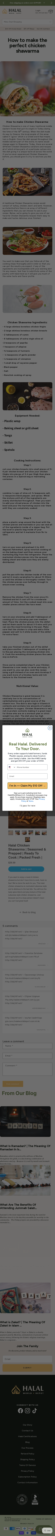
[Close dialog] (50, 728)
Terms (30, 801)
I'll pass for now (27, 805)
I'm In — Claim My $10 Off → (27, 785)
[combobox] (12, 767)
